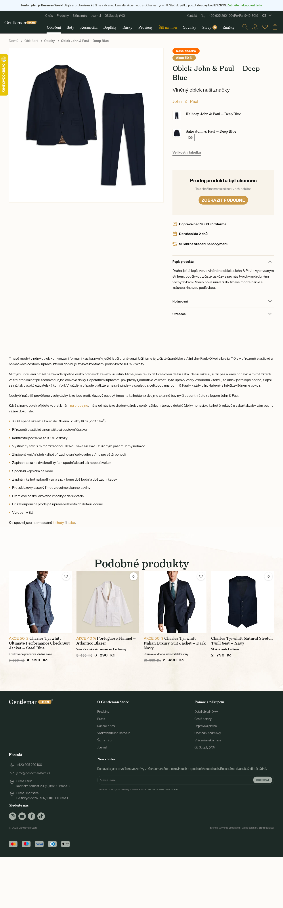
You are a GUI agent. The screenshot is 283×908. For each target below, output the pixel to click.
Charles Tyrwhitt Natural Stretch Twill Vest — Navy (242, 641)
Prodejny (63, 15)
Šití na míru (80, 15)
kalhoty (58, 522)
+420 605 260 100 (29, 765)
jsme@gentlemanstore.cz (33, 773)
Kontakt (192, 15)
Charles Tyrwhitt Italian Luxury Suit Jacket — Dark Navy (175, 643)
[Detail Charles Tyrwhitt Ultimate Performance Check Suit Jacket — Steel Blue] (40, 602)
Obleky (49, 41)
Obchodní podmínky (208, 733)
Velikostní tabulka (186, 152)
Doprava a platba (206, 726)
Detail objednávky (206, 711)
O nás (49, 15)
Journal (96, 15)
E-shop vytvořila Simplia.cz (225, 827)
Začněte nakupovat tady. (244, 5)
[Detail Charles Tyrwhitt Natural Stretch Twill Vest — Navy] (242, 602)
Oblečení (31, 41)
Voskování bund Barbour (113, 733)
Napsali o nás (106, 726)
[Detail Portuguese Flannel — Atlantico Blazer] (107, 602)
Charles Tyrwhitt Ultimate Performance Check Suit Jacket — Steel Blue (39, 643)
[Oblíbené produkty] (265, 26)
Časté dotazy (203, 719)
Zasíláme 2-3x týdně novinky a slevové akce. (137, 789)
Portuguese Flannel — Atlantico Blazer (106, 641)
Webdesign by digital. (258, 827)
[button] (66, 576)
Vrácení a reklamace (208, 740)
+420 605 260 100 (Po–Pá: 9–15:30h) (232, 15)
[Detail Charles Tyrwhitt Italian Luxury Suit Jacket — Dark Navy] (175, 602)
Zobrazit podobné (223, 200)
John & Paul (185, 101)
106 (190, 137)
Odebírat (262, 780)
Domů (13, 41)
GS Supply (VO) (115, 15)
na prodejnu (79, 405)
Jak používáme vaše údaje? (162, 789)
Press (101, 719)
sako (71, 522)
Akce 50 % (184, 58)
